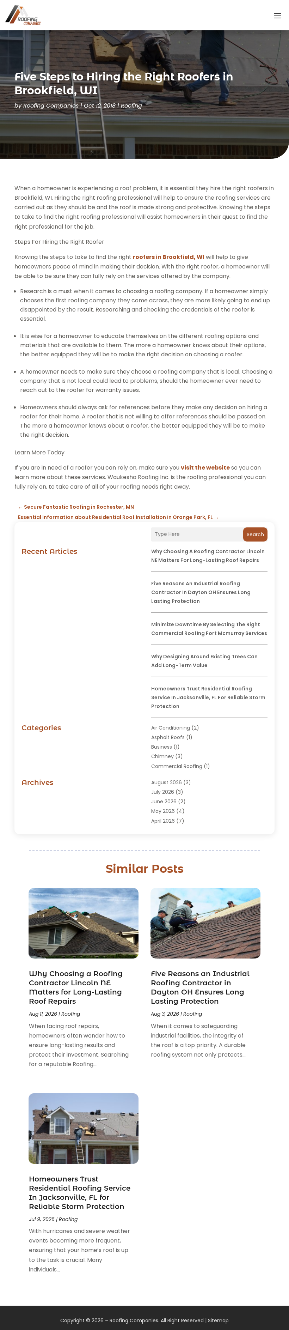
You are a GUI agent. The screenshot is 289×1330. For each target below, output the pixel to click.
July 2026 (162, 792)
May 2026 (163, 811)
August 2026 (166, 782)
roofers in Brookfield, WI (168, 257)
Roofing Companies (51, 106)
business (161, 746)
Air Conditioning (170, 727)
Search (255, 534)
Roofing (131, 106)
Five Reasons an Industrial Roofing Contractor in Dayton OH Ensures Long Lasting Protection (201, 592)
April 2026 (163, 820)
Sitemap (218, 1320)
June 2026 (164, 801)
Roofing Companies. (134, 1320)
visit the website (205, 468)
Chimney (162, 756)
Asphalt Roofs (168, 737)
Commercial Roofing (176, 766)
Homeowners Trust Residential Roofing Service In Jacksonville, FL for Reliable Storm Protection (208, 697)
